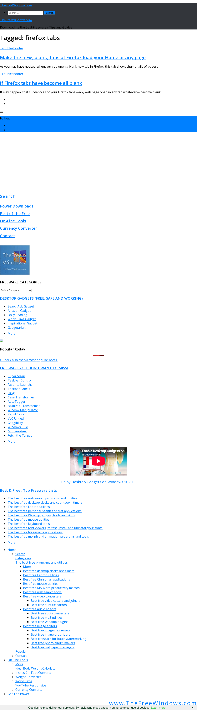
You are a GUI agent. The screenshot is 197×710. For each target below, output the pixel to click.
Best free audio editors (39, 609)
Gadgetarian (17, 327)
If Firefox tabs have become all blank (41, 83)
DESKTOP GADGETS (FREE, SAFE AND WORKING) (41, 298)
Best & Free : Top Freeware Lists (28, 490)
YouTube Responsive (30, 685)
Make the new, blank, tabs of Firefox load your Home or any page (73, 57)
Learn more (158, 707)
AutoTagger (16, 401)
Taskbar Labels (19, 389)
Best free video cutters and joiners (55, 600)
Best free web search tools (42, 592)
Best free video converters (42, 596)
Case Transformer (21, 397)
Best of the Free (15, 213)
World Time (23, 681)
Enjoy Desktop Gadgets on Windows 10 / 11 (98, 481)
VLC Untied (16, 418)
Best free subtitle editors (49, 605)
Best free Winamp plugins (49, 622)
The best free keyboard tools (29, 524)
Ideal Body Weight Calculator (36, 668)
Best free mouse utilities (40, 583)
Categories (23, 558)
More (12, 333)
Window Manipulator (23, 410)
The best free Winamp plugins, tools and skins (41, 515)
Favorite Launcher (21, 384)
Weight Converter (28, 677)
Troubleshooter (11, 48)
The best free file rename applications (35, 532)
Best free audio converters (50, 613)
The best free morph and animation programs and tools (48, 536)
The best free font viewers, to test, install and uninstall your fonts (55, 528)
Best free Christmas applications (46, 579)
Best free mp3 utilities (47, 617)
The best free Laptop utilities (29, 507)
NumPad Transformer (24, 406)
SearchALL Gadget (21, 306)
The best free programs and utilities (41, 562)
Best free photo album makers (53, 643)
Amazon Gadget (19, 310)
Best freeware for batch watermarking (58, 639)
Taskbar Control (20, 380)
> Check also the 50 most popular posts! (29, 360)
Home (12, 550)
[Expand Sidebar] (1, 112)
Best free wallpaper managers (52, 647)
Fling (11, 393)
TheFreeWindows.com (16, 5)
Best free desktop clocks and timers (48, 571)
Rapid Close (16, 414)
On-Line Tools (13, 221)
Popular (21, 651)
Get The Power (18, 694)
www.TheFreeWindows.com (153, 703)
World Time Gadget (22, 319)
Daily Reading (17, 315)
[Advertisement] (98, 162)
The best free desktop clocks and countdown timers (45, 502)
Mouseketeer (17, 431)
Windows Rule (18, 427)
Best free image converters (50, 630)
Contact (7, 235)
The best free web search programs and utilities (42, 498)
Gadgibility (15, 423)
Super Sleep (16, 376)
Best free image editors (40, 626)
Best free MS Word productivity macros (51, 588)
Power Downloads (16, 206)
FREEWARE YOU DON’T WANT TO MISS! (34, 368)
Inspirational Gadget (22, 323)
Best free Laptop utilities (41, 575)
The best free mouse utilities (28, 519)
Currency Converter (18, 228)
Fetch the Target (20, 435)
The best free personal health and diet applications (45, 511)
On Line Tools (18, 660)
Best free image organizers (50, 634)
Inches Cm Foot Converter (34, 673)
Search (8, 196)
